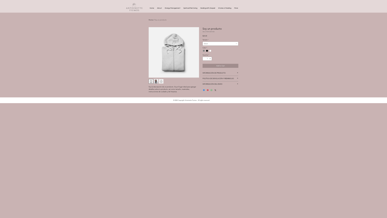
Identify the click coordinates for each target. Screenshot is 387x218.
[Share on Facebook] (204, 90)
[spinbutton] (207, 58)
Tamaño (205, 40)
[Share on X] (215, 90)
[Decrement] (204, 58)
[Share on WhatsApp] (211, 90)
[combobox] (220, 44)
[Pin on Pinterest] (208, 90)
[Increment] (210, 58)
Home (151, 20)
